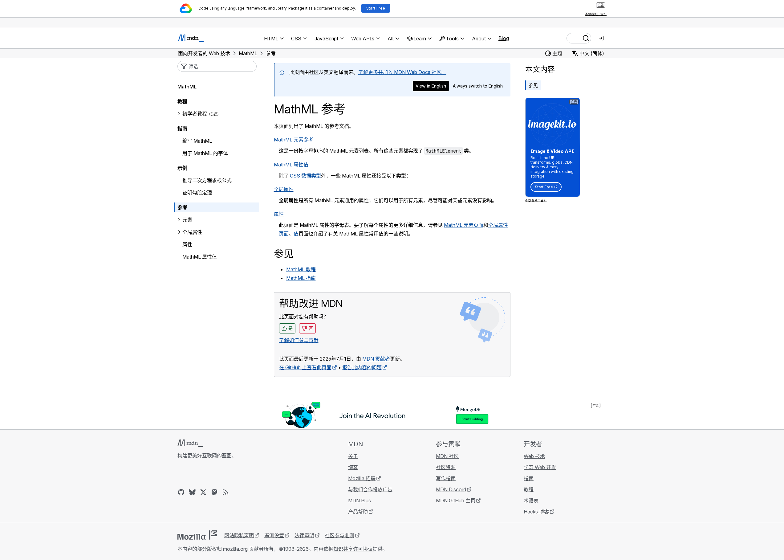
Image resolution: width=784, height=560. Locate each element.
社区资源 (446, 467)
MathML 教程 (301, 269)
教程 (182, 101)
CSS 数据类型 (305, 176)
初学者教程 (194, 114)
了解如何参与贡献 (299, 340)
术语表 (531, 500)
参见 (533, 85)
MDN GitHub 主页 (455, 500)
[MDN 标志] (190, 443)
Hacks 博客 (536, 512)
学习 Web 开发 (540, 467)
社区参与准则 (339, 535)
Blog (503, 38)
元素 (187, 220)
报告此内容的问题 (362, 367)
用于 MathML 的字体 (205, 153)
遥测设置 (274, 535)
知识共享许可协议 (353, 549)
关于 (353, 456)
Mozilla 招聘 (362, 478)
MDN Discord (451, 489)
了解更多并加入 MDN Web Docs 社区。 (402, 72)
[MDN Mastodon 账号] (214, 492)
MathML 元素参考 (293, 140)
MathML (187, 87)
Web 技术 (534, 456)
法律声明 (304, 535)
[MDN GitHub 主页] (181, 492)
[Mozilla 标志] (197, 535)
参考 (182, 207)
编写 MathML (197, 141)
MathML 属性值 (291, 164)
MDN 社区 (447, 456)
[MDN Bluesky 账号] (192, 492)
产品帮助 (358, 512)
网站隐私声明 (239, 535)
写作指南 (446, 478)
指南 (182, 128)
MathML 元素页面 (463, 225)
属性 (279, 214)
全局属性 (284, 189)
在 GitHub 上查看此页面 (305, 367)
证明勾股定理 (197, 193)
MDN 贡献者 (376, 359)
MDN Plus (359, 500)
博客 (353, 467)
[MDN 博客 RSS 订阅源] (225, 492)
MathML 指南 (301, 278)
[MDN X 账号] (203, 492)
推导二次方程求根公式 (207, 180)
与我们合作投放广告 (370, 489)
